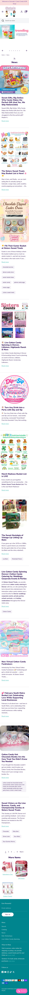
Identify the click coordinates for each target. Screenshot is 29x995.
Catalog (4, 930)
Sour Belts (17, 836)
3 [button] (13, 50)
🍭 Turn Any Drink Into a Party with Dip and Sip (13, 408)
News (8, 55)
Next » (22, 852)
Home (3, 55)
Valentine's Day (8, 874)
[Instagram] (8, 972)
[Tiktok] (11, 972)
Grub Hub (11, 955)
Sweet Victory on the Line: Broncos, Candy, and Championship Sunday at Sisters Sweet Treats (14, 806)
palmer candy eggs (19, 282)
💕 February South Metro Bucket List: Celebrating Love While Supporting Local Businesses (13, 696)
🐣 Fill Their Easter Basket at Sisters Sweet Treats (14, 246)
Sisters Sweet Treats (16, 989)
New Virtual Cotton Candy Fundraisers (14, 662)
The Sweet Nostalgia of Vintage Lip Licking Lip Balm (12, 537)
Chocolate (6, 831)
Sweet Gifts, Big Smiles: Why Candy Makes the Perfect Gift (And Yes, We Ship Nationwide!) (13, 101)
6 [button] (19, 50)
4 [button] (15, 50)
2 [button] (11, 50)
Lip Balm (5, 559)
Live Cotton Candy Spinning (11, 939)
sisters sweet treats (8, 292)
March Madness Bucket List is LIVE (14, 475)
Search (4, 926)
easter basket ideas (8, 277)
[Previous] (3, 51)
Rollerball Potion (17, 559)
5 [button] (17, 50)
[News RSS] (14, 58)
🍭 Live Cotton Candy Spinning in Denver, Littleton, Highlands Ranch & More (14, 346)
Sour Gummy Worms (9, 841)
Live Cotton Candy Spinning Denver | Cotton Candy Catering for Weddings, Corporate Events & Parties (14, 575)
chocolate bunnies (8, 267)
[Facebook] (3, 972)
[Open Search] (2, 20)
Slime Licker (6, 836)
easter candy (6, 282)
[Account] (21, 11)
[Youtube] (5, 972)
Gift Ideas (21, 878)
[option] (14, 32)
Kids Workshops (7, 936)
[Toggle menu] (2, 11)
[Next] (26, 51)
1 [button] (9, 50)
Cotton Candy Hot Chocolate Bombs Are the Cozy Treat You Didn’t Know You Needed (14, 758)
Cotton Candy (7, 611)
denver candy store (8, 272)
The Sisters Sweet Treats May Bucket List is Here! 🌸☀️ (14, 173)
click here (12, 961)
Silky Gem (16, 831)
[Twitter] (14, 972)
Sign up (7, 914)
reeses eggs (6, 287)
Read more (5, 121)
